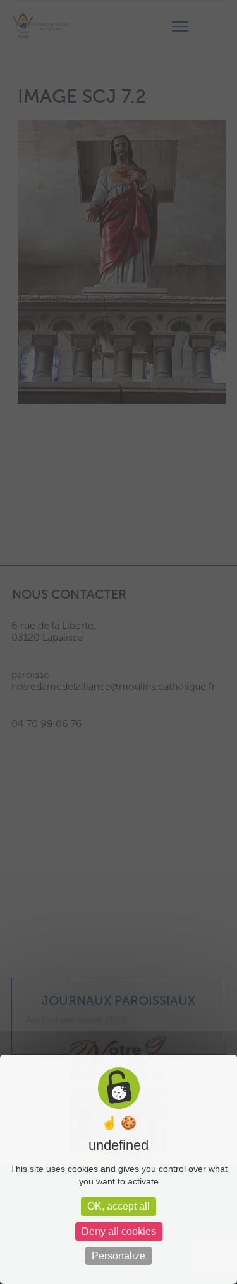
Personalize (118, 1256)
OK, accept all (118, 1206)
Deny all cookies (119, 1231)
